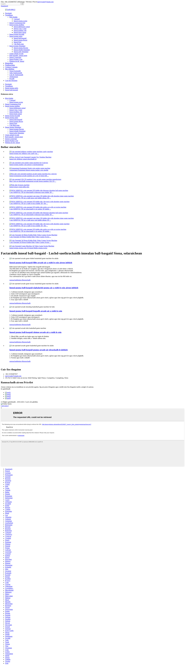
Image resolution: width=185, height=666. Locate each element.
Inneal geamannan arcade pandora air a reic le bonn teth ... (29, 176)
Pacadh (11, 78)
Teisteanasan (13, 77)
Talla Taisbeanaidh (15, 73)
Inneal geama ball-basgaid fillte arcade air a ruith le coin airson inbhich (40, 262)
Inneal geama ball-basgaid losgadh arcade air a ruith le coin (35, 311)
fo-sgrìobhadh (5, 389)
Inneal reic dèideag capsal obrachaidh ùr (23, 159)
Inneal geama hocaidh (16, 34)
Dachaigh (8, 13)
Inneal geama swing (20, 21)
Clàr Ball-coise (19, 44)
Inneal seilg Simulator (21, 52)
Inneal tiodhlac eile (20, 30)
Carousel (17, 19)
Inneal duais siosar (20, 32)
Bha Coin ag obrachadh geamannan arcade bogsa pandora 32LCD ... (32, 181)
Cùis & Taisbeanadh (16, 75)
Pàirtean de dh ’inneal (16, 61)
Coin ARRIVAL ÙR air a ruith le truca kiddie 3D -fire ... (28, 203)
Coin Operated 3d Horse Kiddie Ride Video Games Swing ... (30, 242)
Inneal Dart (17, 42)
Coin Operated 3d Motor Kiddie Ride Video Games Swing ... (30, 237)
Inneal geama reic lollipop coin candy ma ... (24, 153)
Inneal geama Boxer (20, 40)
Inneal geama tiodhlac (16, 25)
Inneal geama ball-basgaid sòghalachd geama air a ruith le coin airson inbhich (43, 288)
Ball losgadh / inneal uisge (18, 55)
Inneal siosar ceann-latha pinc (19, 187)
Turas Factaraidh (15, 71)
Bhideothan (9, 63)
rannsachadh (13, 280)
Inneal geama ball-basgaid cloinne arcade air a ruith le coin (35, 332)
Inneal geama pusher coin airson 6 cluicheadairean (26, 165)
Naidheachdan (10, 65)
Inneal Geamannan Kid (17, 23)
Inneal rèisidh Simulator (22, 50)
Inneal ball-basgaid (20, 38)
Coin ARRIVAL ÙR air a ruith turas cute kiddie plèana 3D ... (30, 198)
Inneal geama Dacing (21, 48)
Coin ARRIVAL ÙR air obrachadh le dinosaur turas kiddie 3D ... (31, 192)
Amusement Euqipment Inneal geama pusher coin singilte (28, 170)
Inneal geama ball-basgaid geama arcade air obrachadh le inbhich (38, 350)
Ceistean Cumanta (11, 67)
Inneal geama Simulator (17, 46)
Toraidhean (9, 15)
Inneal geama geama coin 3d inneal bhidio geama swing (28, 248)
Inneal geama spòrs (15, 36)
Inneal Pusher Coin (15, 59)
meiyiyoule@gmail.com (45, 2)
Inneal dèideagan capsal (22, 27)
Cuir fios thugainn (11, 80)
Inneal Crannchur (15, 57)
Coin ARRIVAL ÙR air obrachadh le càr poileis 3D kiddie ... (30, 209)
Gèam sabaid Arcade (16, 53)
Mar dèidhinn (9, 69)
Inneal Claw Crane (20, 28)
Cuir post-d (4, 406)
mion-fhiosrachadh (24, 280)
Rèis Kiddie (13, 17)
